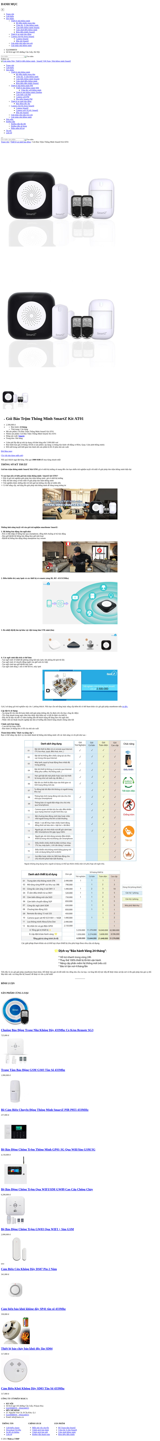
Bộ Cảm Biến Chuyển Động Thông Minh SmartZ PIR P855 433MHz (44, 1109)
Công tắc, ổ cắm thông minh (27, 25)
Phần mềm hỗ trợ (17, 128)
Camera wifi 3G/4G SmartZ (27, 110)
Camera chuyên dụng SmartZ (22, 36)
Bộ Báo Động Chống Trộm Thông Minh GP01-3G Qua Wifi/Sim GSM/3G (48, 1149)
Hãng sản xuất (11, 436)
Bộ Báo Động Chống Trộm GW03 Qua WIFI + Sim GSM (37, 1229)
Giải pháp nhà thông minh (21, 117)
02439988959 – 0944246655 (17, 1408)
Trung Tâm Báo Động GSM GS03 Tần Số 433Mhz (33, 1070)
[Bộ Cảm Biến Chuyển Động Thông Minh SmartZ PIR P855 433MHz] (15, 1104)
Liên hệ (9, 133)
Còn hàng (24, 429)
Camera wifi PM (22, 97)
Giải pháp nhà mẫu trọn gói (22, 43)
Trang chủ (10, 14)
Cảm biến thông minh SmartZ (28, 27)
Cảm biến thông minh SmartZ (28, 79)
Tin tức (9, 131)
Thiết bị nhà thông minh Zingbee (29, 92)
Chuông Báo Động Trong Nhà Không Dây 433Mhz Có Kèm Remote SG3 (47, 1030)
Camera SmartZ (22, 39)
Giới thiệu (10, 16)
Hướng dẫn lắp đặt (18, 124)
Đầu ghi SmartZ (22, 41)
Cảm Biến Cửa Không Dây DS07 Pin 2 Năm (29, 1269)
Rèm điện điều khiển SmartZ (27, 83)
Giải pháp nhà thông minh (21, 45)
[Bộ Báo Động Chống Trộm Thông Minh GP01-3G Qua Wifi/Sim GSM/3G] (15, 1144)
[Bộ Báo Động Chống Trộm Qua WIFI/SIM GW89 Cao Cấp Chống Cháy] (15, 1184)
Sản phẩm (10, 18)
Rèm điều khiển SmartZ (25, 32)
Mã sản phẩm (11, 431)
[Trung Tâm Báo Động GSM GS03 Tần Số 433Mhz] (15, 1065)
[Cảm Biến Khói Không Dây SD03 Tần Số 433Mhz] (15, 1383)
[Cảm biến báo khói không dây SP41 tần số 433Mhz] (15, 1303)
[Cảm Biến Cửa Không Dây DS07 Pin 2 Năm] (19, 1264)
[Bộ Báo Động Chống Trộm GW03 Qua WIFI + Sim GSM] (15, 1224)
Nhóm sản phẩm (12, 434)
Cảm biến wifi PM (23, 95)
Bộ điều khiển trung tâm (25, 23)
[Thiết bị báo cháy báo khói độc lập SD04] (15, 1343)
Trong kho (10, 438)
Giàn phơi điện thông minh (26, 81)
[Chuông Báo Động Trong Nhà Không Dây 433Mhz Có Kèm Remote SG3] (15, 1025)
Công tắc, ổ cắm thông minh (27, 77)
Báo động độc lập (23, 104)
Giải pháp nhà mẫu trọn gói (22, 115)
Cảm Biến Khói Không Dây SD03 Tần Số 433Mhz (32, 1388)
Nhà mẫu (9, 119)
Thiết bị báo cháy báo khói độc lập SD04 (26, 1348)
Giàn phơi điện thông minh (26, 30)
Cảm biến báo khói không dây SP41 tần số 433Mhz (33, 1308)
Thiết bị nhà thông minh (20, 21)
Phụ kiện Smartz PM (24, 99)
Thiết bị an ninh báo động (21, 34)
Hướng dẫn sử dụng (19, 126)
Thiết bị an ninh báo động (20, 142)
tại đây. (125, 706)
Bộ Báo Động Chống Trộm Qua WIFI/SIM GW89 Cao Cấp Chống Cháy (47, 1189)
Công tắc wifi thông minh (31, 90)
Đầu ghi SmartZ (22, 113)
